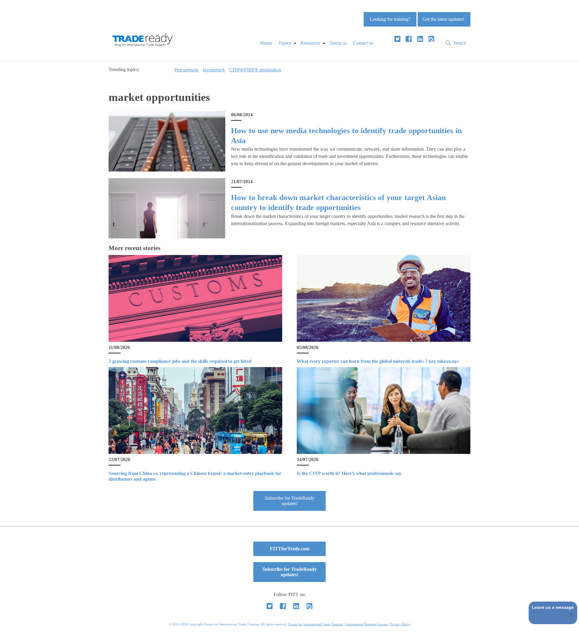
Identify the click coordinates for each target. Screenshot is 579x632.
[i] (431, 39)
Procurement (186, 69)
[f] (409, 39)
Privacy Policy (400, 624)
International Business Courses (367, 624)
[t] (397, 39)
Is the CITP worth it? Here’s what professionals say (349, 473)
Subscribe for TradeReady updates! (290, 500)
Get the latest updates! (443, 19)
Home (266, 43)
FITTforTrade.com (289, 548)
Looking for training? (390, 19)
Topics (284, 43)
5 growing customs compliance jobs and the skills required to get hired (180, 361)
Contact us (363, 43)
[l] (420, 39)
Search (459, 43)
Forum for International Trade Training (315, 624)
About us (338, 43)
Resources (310, 43)
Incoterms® (214, 69)
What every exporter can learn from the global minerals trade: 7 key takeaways (378, 361)
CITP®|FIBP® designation (255, 69)
